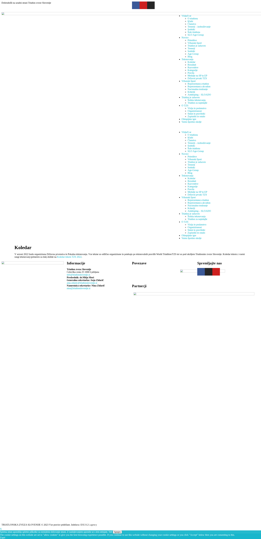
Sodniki (191, 29)
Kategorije (193, 70)
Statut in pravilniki (196, 113)
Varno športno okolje (191, 122)
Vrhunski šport (195, 43)
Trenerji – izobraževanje (199, 26)
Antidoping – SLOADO (199, 94)
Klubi (190, 21)
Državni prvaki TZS (197, 78)
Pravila (191, 73)
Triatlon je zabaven (197, 45)
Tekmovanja (187, 59)
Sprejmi (117, 532)
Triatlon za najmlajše (197, 103)
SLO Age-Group (196, 35)
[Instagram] (151, 5)
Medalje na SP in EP (197, 75)
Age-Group (193, 54)
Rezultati (192, 64)
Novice (185, 37)
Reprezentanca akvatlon (199, 86)
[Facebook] (136, 5)
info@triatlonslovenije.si (78, 274)
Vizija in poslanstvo (197, 108)
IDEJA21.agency (88, 524)
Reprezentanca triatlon (198, 83)
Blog (190, 56)
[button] (217, 127)
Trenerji (191, 48)
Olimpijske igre (189, 119)
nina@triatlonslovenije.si (78, 288)
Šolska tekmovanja (197, 100)
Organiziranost (195, 111)
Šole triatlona (194, 32)
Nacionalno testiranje (198, 89)
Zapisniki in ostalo (196, 116)
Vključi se (186, 16)
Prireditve (192, 40)
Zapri (2, 537)
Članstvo (192, 24)
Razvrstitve (193, 67)
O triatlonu (193, 18)
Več (110, 532)
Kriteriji (191, 92)
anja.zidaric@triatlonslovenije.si (82, 283)
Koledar (191, 62)
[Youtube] (216, 272)
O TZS (185, 105)
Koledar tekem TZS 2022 (69, 257)
